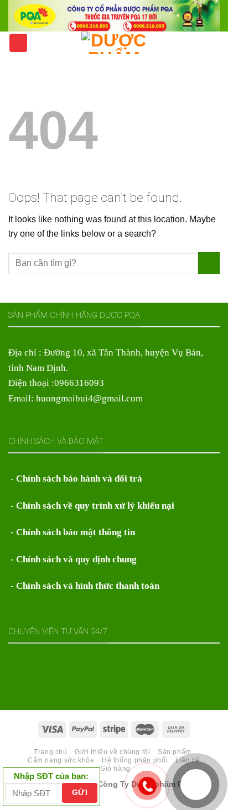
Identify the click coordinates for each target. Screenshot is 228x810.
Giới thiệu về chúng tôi (112, 752)
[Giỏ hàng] (214, 42)
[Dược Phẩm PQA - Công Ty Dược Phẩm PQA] (114, 43)
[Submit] (209, 263)
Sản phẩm (174, 752)
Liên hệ (187, 760)
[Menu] (18, 43)
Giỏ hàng (115, 768)
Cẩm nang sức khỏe (61, 760)
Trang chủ (51, 752)
